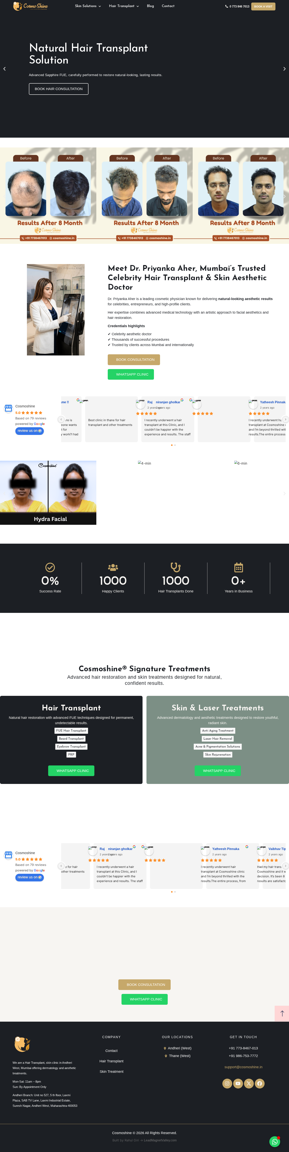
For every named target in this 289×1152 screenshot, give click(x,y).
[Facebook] (260, 1083)
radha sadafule (144, 402)
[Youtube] (238, 1083)
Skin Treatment (111, 1072)
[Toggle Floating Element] (274, 1141)
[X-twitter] (249, 1083)
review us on (28, 431)
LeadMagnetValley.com (160, 1140)
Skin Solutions (86, 6)
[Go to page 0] (172, 445)
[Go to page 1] (175, 445)
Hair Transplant (121, 6)
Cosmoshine (25, 406)
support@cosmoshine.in (243, 1067)
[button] (4, 68)
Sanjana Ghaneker (91, 402)
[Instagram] (227, 1083)
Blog (150, 6)
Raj (248, 402)
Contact (168, 6)
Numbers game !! (202, 402)
